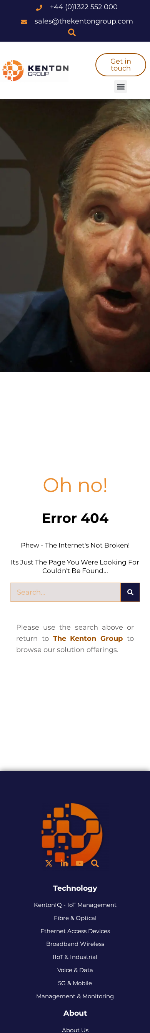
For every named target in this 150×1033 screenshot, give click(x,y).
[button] (120, 86)
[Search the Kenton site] (72, 32)
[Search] (130, 592)
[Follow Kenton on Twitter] (49, 863)
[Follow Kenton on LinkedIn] (64, 863)
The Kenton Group (88, 638)
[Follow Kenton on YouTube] (79, 863)
